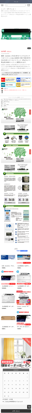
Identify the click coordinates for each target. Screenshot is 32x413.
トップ (3, 9)
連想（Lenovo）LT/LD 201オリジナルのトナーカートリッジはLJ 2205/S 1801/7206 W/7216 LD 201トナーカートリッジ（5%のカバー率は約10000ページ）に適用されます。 (16, 13)
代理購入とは (6, 88)
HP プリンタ (10, 9)
